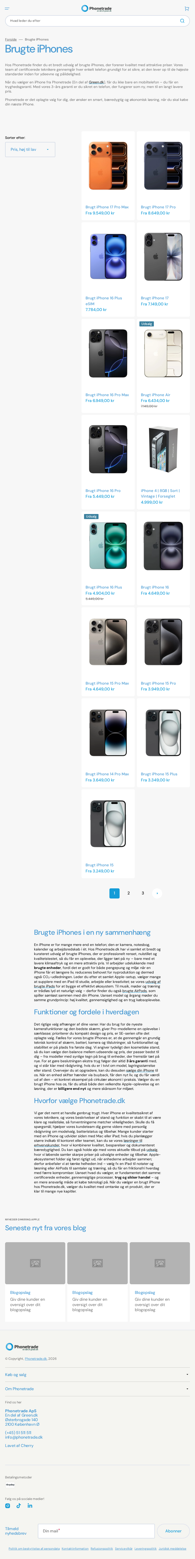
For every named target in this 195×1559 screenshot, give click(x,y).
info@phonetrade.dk (23, 1437)
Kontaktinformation (75, 1549)
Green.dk (96, 82)
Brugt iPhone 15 (99, 865)
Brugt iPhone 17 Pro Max (107, 207)
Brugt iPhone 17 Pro (158, 207)
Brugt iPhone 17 (155, 298)
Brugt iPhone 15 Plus (159, 774)
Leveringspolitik (146, 1549)
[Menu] (7, 8)
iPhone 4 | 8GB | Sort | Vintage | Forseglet (160, 493)
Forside (11, 40)
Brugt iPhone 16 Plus (104, 587)
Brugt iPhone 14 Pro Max (107, 774)
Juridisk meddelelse (172, 1549)
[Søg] (183, 20)
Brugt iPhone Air (155, 394)
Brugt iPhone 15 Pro (158, 683)
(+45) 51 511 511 (18, 1432)
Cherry (27, 1445)
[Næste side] (157, 893)
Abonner (173, 1531)
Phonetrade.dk (36, 1358)
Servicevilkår (124, 1549)
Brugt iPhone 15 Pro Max (107, 683)
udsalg (152, 1149)
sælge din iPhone (140, 1070)
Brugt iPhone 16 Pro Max (107, 394)
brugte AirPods (134, 990)
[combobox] (97, 21)
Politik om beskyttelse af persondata (34, 1549)
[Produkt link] (108, 175)
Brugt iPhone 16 (155, 587)
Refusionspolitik (102, 1549)
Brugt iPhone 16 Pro (103, 490)
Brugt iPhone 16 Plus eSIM (104, 301)
